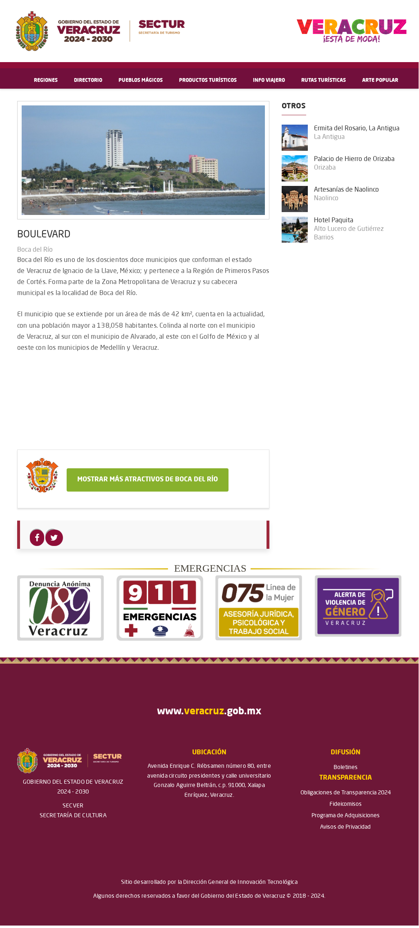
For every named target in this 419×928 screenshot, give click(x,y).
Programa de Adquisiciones (345, 815)
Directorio (88, 80)
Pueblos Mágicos (141, 80)
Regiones (46, 80)
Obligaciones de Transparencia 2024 (345, 793)
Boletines (346, 767)
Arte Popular (380, 80)
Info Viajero (269, 80)
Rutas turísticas (323, 80)
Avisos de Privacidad (345, 827)
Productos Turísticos (208, 80)
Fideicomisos (345, 804)
